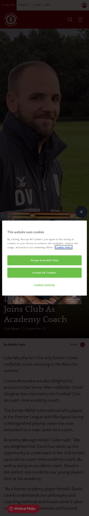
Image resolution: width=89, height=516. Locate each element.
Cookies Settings (44, 284)
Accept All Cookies (44, 272)
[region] (44, 258)
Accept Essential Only (45, 260)
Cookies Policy (63, 247)
